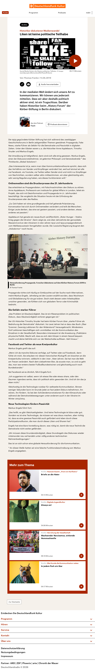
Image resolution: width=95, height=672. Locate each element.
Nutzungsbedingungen (13, 652)
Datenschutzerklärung (13, 648)
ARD (13, 663)
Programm (33, 13)
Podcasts (62, 13)
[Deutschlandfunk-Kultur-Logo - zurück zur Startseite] (47, 6)
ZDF (19, 663)
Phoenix (27, 663)
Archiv (24, 25)
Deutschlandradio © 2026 (14, 667)
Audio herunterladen (50, 84)
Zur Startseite (14, 602)
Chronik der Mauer (48, 663)
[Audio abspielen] (75, 61)
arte (35, 663)
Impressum (7, 656)
